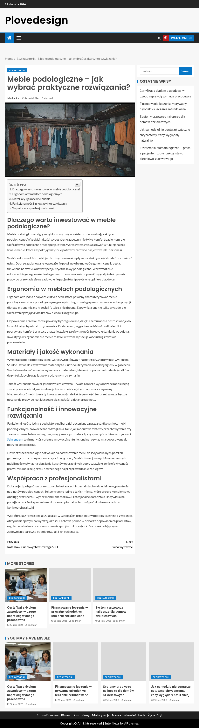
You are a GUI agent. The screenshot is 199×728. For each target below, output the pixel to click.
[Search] (159, 38)
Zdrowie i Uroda (134, 715)
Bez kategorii (17, 70)
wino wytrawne (123, 544)
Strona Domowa (47, 715)
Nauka (116, 715)
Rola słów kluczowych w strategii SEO (32, 544)
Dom (75, 715)
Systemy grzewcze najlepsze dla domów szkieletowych (110, 612)
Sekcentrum (15, 439)
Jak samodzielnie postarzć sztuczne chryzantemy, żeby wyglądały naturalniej (165, 135)
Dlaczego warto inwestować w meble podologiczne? (46, 189)
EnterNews (112, 723)
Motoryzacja (100, 715)
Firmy (85, 715)
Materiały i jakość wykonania (31, 199)
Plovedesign (36, 20)
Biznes (65, 715)
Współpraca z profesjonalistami (33, 208)
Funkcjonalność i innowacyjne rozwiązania (39, 203)
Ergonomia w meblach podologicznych (37, 194)
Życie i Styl (155, 715)
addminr (14, 98)
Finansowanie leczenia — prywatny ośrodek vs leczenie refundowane (69, 612)
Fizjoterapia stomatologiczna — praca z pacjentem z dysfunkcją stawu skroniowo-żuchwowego (165, 153)
